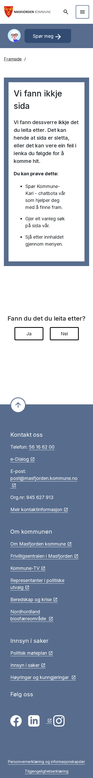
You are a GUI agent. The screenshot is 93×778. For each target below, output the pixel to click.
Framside (13, 59)
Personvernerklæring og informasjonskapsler (46, 761)
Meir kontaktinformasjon (36, 509)
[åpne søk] (66, 12)
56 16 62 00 (42, 447)
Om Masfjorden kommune (38, 544)
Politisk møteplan (28, 653)
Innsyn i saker (25, 665)
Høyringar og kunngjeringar (40, 677)
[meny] (82, 12)
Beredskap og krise (31, 599)
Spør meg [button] (48, 37)
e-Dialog (19, 459)
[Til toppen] (18, 405)
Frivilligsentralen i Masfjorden (41, 556)
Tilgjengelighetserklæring (46, 771)
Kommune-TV (25, 568)
